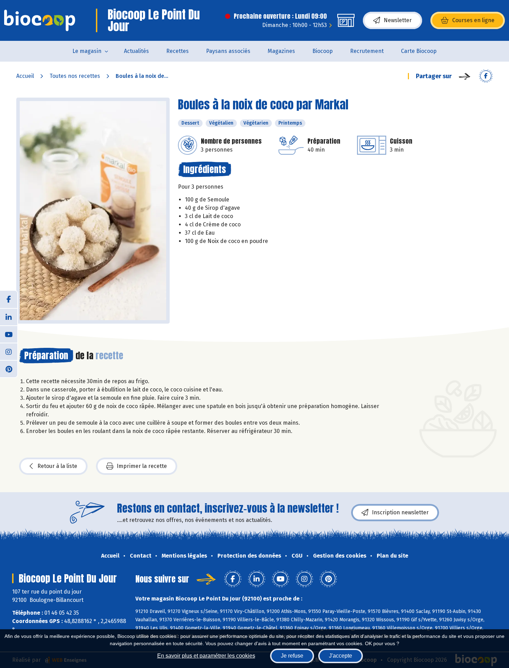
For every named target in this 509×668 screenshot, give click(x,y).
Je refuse (292, 656)
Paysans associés (228, 51)
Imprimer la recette (142, 466)
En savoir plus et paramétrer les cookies (206, 656)
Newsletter (398, 20)
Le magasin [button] (86, 51)
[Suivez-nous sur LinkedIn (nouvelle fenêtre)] (8, 316)
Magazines (281, 51)
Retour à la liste (57, 466)
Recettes (177, 51)
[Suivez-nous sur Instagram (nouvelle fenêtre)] (8, 351)
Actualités (136, 51)
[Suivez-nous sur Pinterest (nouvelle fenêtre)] (8, 368)
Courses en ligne (473, 20)
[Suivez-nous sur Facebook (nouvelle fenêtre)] (8, 299)
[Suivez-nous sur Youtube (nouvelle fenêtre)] (8, 334)
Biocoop (322, 51)
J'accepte (340, 656)
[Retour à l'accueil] (39, 20)
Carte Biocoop (419, 51)
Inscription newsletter (400, 512)
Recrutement (367, 51)
